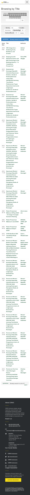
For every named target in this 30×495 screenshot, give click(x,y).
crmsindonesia (11, 466)
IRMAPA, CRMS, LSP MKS (23, 221)
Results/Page (17, 30)
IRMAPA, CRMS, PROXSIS (23, 228)
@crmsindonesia (12, 456)
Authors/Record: (9, 33)
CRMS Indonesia (11, 453)
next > (26, 40)
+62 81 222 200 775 (14, 426)
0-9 (9, 13)
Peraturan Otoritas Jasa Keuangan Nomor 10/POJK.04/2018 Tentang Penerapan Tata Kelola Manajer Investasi (12, 375)
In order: (22, 28)
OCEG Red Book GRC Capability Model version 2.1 (12, 235)
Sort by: (8, 28)
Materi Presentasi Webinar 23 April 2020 (11, 228)
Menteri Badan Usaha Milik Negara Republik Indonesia (24, 244)
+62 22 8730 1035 (13, 424)
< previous (5, 39)
